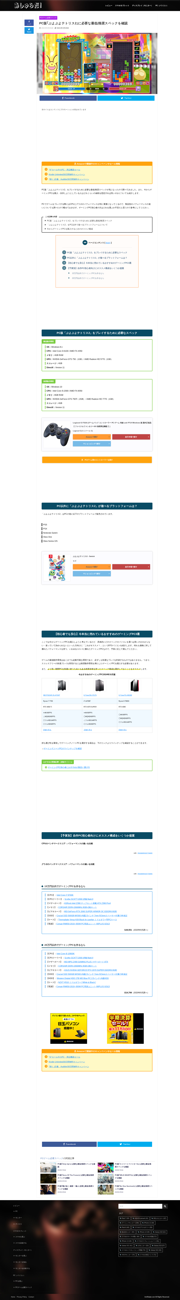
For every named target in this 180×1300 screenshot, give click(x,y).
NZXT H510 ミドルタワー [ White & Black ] (77, 982)
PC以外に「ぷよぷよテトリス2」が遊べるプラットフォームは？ (97, 258)
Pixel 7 (125, 1218)
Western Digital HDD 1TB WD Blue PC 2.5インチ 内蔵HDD (83, 978)
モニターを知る (21, 1262)
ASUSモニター (128, 1255)
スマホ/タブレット (122, 5)
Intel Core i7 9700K (65, 895)
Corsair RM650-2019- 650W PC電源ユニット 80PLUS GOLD (83, 924)
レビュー (108, 5)
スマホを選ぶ (20, 1237)
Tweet (29, 32)
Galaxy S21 (127, 1245)
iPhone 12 (149, 1223)
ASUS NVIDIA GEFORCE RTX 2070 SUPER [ (90, 970)
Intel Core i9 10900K (66, 954)
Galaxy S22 (156, 1250)
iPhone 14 (145, 1232)
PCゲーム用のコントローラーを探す (99, 460)
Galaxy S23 (159, 1245)
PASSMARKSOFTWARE (145, 853)
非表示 (108, 243)
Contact (31, 1297)
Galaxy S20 (160, 1232)
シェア (29, 24)
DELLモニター (159, 1218)
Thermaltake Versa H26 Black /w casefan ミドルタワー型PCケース (87, 920)
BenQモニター (128, 1232)
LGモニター (143, 1245)
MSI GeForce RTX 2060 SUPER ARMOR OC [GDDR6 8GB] (90, 911)
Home (13, 1297)
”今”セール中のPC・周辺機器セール (64, 170)
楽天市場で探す (131, 437)
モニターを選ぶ (21, 1255)
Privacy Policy (22, 1297)
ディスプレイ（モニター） (142, 5)
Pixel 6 (125, 1227)
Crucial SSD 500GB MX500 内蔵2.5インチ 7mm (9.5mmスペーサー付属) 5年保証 (92, 916)
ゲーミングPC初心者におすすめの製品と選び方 (69, 767)
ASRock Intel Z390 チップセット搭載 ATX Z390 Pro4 (87, 903)
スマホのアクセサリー (143, 1227)
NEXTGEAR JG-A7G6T (51, 695)
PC (16, 1211)
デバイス (18, 1224)
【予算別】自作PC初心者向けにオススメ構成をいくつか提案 (95, 268)
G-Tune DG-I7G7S (90, 695)
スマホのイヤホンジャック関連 (133, 1250)
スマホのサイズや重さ (130, 1236)
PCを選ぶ (18, 1281)
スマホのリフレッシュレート (148, 1241)
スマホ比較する (21, 1243)
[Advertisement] (97, 138)
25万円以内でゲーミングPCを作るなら (88, 278)
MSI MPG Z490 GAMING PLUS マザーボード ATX (86, 962)
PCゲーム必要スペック (48, 17)
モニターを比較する (22, 1268)
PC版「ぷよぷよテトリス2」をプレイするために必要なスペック (97, 253)
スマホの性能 (151, 1236)
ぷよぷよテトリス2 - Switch (84, 556)
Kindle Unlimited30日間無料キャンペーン (67, 174)
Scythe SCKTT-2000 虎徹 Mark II (79, 899)
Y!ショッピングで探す (91, 444)
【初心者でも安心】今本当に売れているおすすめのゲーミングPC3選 (99, 263)
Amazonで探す (92, 437)
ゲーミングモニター (130, 1223)
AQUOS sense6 (141, 1218)
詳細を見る (47, 730)
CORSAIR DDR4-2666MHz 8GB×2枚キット (77, 907)
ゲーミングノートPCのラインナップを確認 (63, 748)
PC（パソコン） (162, 5)
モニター (18, 1217)
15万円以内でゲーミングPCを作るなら (88, 273)
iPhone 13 (127, 1241)
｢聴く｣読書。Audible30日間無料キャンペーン (69, 179)
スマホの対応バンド (148, 1255)
